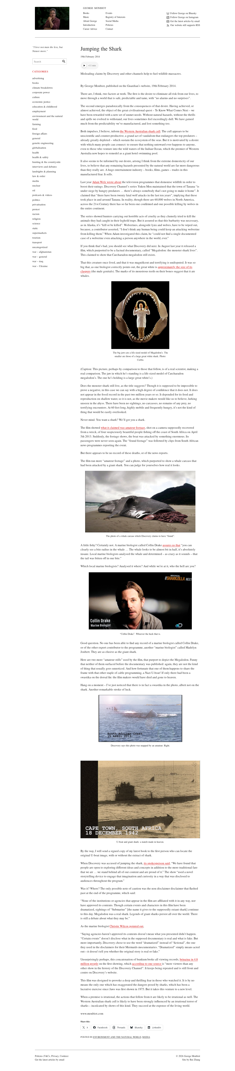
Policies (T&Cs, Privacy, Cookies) (51, 1056)
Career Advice (90, 28)
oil (33, 190)
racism (35, 214)
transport (37, 242)
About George (90, 21)
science (36, 223)
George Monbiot (94, 8)
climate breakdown (42, 87)
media (146, 1036)
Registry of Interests (115, 17)
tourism (36, 237)
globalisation (39, 147)
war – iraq (37, 261)
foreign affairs (39, 133)
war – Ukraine (40, 266)
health (35, 152)
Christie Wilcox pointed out (126, 926)
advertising (38, 78)
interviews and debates (44, 166)
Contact (109, 28)
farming (36, 124)
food (34, 128)
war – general (39, 256)
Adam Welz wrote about (106, 182)
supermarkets (39, 232)
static (35, 228)
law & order (38, 176)
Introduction (89, 24)
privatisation (39, 204)
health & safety (40, 157)
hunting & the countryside (46, 162)
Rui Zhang (195, 1059)
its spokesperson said (157, 863)
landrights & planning (44, 171)
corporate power (41, 92)
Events (109, 13)
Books (86, 13)
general (36, 138)
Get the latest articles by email (49, 1059)
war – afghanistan (41, 251)
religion (36, 218)
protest (36, 209)
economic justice (41, 101)
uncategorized (39, 247)
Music (86, 17)
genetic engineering (43, 143)
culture (36, 97)
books (35, 82)
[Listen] (84, 65)
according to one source (147, 964)
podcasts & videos (42, 195)
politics (36, 199)
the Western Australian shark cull (140, 131)
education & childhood (44, 106)
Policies (109, 24)
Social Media (112, 21)
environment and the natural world (117, 1036)
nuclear (36, 185)
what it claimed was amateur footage (123, 428)
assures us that (171, 545)
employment (39, 111)
